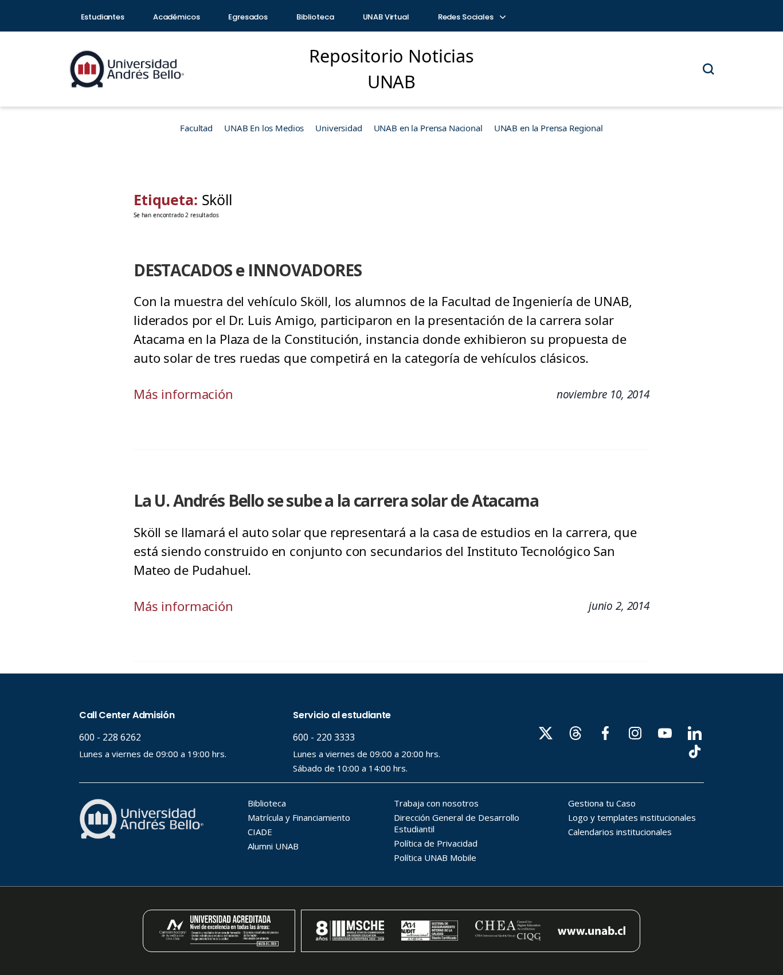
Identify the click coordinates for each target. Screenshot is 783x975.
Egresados (248, 16)
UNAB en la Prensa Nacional (428, 128)
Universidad (338, 128)
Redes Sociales (466, 16)
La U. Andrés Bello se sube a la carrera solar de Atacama (336, 500)
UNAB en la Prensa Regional (548, 128)
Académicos (176, 16)
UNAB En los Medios (264, 128)
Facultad (196, 128)
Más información (183, 393)
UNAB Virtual (386, 16)
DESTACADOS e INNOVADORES (248, 270)
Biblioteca (315, 16)
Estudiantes (102, 16)
